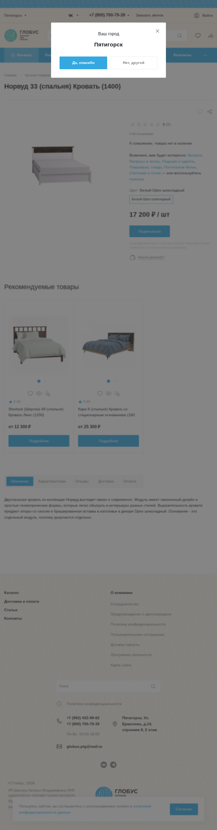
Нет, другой (133, 62)
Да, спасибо (83, 62)
